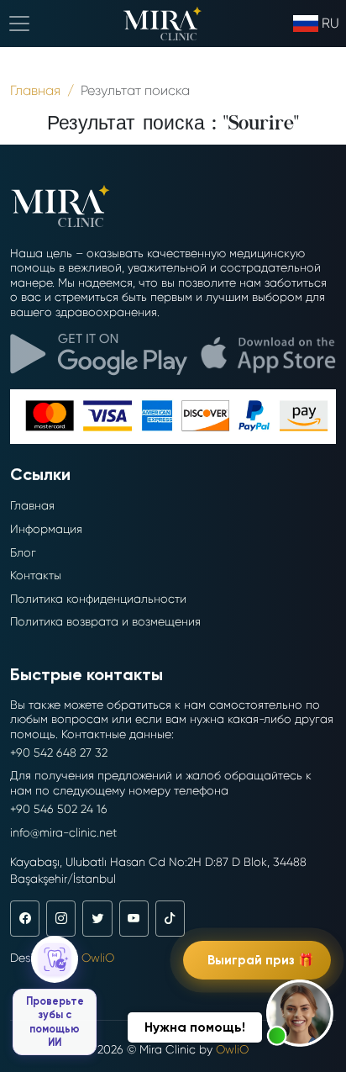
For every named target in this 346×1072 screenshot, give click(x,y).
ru (330, 23)
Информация (46, 529)
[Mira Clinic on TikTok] (170, 918)
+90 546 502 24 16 (58, 809)
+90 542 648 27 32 (58, 752)
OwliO (97, 957)
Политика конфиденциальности (98, 598)
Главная (32, 505)
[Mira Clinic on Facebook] (24, 918)
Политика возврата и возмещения (105, 621)
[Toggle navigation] (19, 23)
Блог (23, 552)
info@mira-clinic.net (63, 832)
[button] (299, 1013)
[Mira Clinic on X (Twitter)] (97, 918)
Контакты (35, 575)
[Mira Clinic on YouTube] (134, 918)
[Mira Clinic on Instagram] (61, 918)
